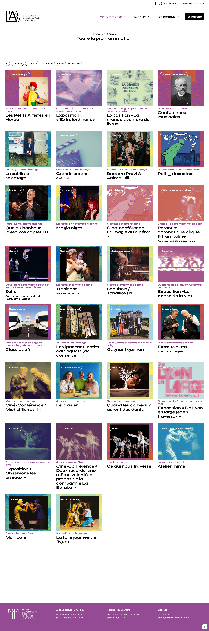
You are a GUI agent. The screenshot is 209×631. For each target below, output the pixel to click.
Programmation (110, 16)
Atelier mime (171, 466)
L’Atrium (140, 16)
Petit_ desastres (176, 173)
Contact (199, 4)
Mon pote (15, 537)
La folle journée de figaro (76, 539)
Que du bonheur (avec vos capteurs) (26, 229)
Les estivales (74, 63)
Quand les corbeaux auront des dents (129, 407)
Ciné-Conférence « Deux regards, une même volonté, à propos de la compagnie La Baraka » (76, 477)
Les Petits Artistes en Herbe (27, 117)
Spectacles (17, 63)
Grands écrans (72, 173)
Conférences (47, 63)
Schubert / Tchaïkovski (119, 291)
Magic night (69, 227)
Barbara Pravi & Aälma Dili (124, 175)
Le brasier (67, 405)
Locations (186, 4)
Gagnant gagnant (126, 349)
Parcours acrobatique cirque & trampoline (179, 232)
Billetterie (195, 16)
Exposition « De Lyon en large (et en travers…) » (180, 412)
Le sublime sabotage (17, 175)
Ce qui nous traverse (129, 466)
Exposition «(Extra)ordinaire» (75, 117)
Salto (11, 291)
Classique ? (18, 349)
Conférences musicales (172, 114)
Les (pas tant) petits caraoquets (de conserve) (77, 351)
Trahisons (66, 288)
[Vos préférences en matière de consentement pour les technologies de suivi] (204, 626)
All (7, 63)
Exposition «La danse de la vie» (175, 293)
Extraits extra (172, 346)
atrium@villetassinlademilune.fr (173, 617)
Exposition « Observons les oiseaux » (20, 473)
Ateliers (60, 63)
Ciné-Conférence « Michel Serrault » (26, 407)
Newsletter (171, 4)
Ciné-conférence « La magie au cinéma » (129, 232)
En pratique (167, 16)
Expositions (31, 63)
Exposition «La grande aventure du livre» (128, 119)
